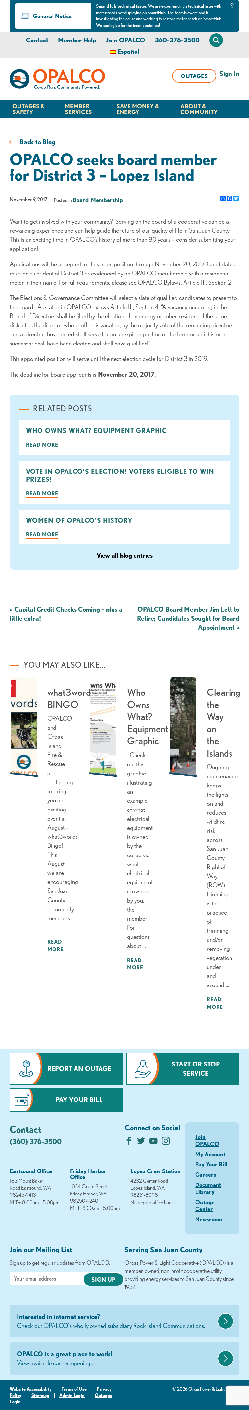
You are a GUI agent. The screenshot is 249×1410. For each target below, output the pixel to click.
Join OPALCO (125, 40)
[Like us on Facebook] (129, 1142)
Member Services (78, 109)
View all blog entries (125, 555)
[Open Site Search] (216, 40)
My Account (210, 1154)
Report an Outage (79, 1068)
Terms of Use (74, 1389)
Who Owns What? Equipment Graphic (96, 430)
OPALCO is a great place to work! (65, 1358)
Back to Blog (37, 142)
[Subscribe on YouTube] (153, 1142)
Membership (107, 199)
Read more (42, 445)
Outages (194, 76)
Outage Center (205, 1205)
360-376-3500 (177, 40)
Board (81, 199)
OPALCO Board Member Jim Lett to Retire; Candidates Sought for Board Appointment (188, 618)
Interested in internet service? (111, 1321)
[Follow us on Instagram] (166, 1142)
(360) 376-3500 (36, 1141)
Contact (37, 40)
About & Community (199, 109)
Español (128, 51)
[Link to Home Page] (57, 80)
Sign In (229, 73)
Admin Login (72, 1395)
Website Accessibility (31, 1389)
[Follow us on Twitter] (141, 1142)
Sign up (103, 1279)
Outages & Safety (28, 109)
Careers (205, 1174)
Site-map (40, 1395)
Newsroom (208, 1219)
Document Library (208, 1188)
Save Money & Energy (137, 109)
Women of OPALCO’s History (79, 520)
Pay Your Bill (79, 1099)
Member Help (77, 40)
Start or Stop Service (196, 1068)
